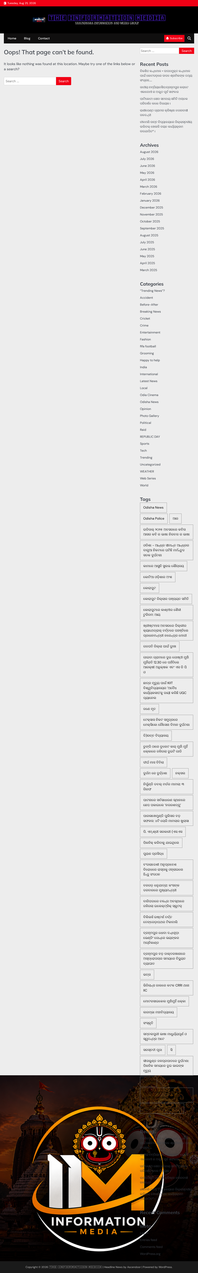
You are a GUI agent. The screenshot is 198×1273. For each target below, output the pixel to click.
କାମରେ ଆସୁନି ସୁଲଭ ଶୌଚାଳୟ (163, 566)
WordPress (165, 1267)
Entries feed (148, 1240)
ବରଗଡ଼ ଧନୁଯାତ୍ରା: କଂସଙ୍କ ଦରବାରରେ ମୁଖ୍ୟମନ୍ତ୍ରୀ (161, 887)
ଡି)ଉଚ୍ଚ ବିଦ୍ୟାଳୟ (155, 735)
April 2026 (147, 180)
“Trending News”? (152, 291)
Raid (143, 430)
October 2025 (150, 221)
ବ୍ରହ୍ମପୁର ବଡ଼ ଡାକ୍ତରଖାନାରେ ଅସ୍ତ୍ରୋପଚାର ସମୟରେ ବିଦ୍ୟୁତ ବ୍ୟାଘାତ (164, 959)
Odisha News (149, 402)
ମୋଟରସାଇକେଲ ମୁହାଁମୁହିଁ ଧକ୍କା (164, 1001)
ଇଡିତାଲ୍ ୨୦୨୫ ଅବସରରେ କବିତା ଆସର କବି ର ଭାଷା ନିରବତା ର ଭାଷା (166, 532)
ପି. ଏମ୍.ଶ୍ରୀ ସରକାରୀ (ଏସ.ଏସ (162, 831)
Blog (27, 38)
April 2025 (147, 263)
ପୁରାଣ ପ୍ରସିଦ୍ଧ (153, 853)
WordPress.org (150, 1254)
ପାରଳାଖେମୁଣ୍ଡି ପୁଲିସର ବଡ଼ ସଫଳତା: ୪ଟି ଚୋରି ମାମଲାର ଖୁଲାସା (166, 818)
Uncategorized (150, 464)
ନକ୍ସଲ (180, 773)
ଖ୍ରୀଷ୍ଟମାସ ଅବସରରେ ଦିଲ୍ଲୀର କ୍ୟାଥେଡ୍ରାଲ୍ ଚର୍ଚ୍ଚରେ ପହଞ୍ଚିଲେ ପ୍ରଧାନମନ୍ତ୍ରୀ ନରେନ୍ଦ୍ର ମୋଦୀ (165, 630)
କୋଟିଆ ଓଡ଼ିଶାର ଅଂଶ (157, 577)
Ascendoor (134, 1267)
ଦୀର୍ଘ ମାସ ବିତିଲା (153, 762)
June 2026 (147, 166)
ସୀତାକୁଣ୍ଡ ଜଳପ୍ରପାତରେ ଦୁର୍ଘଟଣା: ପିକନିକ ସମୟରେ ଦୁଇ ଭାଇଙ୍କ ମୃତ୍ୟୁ (166, 1066)
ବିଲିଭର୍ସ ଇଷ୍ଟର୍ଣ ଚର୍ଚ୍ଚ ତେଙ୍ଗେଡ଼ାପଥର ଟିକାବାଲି (160, 919)
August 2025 (149, 235)
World (144, 485)
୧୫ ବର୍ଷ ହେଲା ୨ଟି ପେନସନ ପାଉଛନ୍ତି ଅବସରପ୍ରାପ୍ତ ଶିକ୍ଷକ (165, 1095)
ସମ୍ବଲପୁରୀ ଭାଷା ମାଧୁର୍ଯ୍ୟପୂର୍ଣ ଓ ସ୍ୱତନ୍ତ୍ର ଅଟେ (165, 1036)
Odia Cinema (149, 395)
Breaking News (150, 312)
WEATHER (147, 471)
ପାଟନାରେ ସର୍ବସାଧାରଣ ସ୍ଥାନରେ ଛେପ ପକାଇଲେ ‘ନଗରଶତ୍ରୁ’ (164, 802)
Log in (144, 1233)
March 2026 (148, 187)
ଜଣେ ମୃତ (149, 709)
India (143, 367)
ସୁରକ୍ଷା (148, 1081)
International (149, 374)
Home (12, 38)
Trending (146, 457)
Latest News (148, 381)
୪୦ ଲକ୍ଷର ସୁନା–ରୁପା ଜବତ (162, 1108)
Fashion (145, 339)
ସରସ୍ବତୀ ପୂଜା (152, 1050)
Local (144, 388)
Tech (143, 451)
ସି (171, 1050)
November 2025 (151, 214)
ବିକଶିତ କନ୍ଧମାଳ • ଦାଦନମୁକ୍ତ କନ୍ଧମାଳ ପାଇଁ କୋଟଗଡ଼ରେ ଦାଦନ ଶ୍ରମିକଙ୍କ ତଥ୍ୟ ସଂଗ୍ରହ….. (166, 75)
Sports (144, 444)
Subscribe (176, 38)
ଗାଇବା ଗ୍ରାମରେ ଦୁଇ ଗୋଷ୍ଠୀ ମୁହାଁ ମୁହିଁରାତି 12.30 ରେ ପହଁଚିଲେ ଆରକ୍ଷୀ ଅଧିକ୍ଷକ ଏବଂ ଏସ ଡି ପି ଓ (166, 664)
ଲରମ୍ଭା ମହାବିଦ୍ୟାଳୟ (158, 1012)
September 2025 (152, 228)
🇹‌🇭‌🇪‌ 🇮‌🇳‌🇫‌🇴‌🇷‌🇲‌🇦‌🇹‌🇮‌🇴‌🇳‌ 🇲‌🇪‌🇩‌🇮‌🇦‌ (106, 18)
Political (145, 423)
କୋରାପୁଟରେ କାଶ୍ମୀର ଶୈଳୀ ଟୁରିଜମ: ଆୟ (162, 612)
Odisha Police (153, 518)
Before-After (149, 305)
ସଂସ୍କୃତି (148, 1023)
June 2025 (147, 249)
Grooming (147, 353)
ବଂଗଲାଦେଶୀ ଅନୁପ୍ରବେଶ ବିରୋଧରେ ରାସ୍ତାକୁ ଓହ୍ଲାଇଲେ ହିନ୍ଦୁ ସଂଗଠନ (163, 869)
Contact (44, 38)
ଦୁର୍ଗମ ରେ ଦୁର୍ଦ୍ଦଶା (155, 773)
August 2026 (149, 152)
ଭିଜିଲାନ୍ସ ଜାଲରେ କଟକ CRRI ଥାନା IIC (166, 987)
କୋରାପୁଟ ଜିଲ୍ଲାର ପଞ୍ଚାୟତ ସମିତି (166, 599)
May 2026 (147, 173)
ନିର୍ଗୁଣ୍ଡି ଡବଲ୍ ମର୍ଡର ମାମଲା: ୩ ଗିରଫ (163, 786)
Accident (146, 298)
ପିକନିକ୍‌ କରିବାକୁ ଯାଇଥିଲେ (161, 842)
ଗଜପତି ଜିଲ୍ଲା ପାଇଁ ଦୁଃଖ (159, 646)
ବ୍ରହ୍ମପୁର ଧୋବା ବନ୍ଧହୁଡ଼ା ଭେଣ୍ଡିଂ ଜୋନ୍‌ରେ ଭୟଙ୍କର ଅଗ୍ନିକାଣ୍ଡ (161, 938)
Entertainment (150, 332)
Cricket (145, 318)
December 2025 (151, 207)
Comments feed (151, 1247)
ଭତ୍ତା (147, 974)
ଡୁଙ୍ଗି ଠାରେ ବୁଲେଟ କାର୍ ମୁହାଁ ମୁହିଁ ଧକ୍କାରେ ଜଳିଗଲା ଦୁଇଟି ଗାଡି (165, 749)
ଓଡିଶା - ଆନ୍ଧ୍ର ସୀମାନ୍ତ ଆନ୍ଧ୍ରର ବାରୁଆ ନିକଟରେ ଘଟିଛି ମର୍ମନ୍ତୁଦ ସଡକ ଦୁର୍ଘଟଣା (166, 550)
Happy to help (150, 360)
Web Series (148, 478)
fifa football (148, 346)
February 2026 (150, 194)
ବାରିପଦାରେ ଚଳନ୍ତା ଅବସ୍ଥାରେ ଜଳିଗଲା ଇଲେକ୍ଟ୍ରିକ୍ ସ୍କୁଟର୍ (163, 903)
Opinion (145, 409)
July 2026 (147, 159)
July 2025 (147, 242)
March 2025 (148, 270)
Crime (144, 325)
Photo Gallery (149, 416)
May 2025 (147, 256)
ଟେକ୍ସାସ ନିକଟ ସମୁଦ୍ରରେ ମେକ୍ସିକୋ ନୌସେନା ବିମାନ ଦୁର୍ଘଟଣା (166, 722)
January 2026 (150, 200)
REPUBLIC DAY (150, 437)
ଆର (175, 518)
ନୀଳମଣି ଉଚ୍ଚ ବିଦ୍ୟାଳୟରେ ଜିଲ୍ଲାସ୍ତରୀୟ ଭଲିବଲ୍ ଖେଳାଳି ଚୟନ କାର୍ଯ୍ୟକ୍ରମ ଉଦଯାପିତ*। (166, 126)
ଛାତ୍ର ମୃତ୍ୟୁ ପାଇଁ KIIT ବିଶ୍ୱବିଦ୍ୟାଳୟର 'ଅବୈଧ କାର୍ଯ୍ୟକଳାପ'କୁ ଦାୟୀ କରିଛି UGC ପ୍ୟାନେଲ (164, 690)
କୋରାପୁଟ (149, 588)
